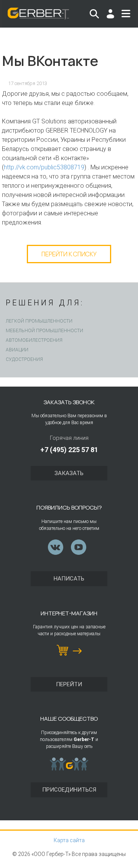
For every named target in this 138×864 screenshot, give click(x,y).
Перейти (69, 684)
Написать (69, 578)
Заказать (69, 473)
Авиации (17, 349)
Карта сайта (69, 840)
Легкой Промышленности (39, 321)
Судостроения (24, 359)
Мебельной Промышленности (44, 330)
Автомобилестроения (34, 340)
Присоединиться (69, 789)
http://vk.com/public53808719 (44, 167)
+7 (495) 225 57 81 (69, 450)
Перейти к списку (69, 254)
